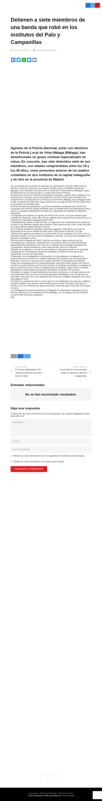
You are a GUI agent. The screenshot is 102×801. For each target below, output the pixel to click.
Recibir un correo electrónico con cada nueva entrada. (39, 461)
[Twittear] (27, 356)
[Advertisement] (51, 83)
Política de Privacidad (48, 793)
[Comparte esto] (20, 356)
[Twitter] (92, 5)
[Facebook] (88, 5)
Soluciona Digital (67, 796)
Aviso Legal (33, 793)
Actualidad (40, 50)
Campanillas (51, 50)
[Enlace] (29, 5)
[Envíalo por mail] (14, 356)
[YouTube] (97, 5)
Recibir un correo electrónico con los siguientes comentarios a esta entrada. (49, 456)
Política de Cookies (65, 793)
